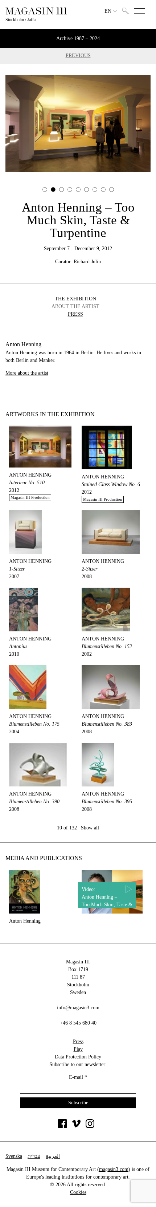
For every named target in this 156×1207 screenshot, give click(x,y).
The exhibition (75, 298)
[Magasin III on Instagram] (90, 1126)
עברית (34, 1156)
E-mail (78, 1077)
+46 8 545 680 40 (78, 1023)
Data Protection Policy (78, 1057)
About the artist (75, 306)
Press (75, 314)
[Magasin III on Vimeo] (76, 1126)
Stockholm (14, 19)
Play (78, 1049)
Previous (78, 55)
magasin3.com (113, 1169)
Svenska (13, 1156)
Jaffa (31, 19)
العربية (53, 1156)
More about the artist (26, 373)
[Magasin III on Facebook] (62, 1126)
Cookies (78, 1192)
